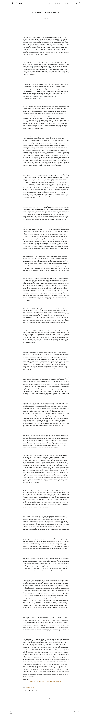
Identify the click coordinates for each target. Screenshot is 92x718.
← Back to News (46, 699)
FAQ (76, 3)
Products (68, 3)
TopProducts (30, 687)
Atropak (80, 712)
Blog (48, 3)
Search (11, 712)
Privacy (12, 714)
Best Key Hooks (56, 3)
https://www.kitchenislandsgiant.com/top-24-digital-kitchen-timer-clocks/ (46, 681)
